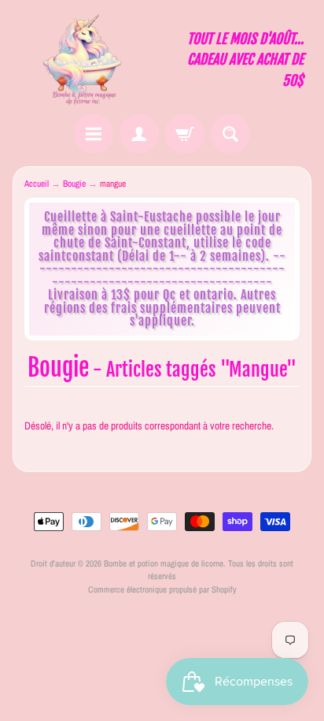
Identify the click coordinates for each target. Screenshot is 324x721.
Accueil (36, 183)
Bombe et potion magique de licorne (163, 563)
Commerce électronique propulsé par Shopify (162, 589)
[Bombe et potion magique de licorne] (87, 59)
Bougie (74, 183)
